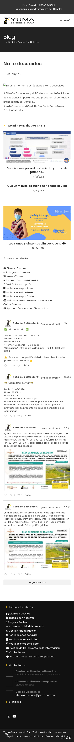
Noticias (34, 42)
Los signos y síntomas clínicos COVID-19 (37, 244)
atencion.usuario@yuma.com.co (33, 9)
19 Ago (67, 427)
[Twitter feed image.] (37, 470)
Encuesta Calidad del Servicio (22, 280)
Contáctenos (13, 304)
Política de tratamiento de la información (34, 648)
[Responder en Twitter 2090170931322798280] (6, 495)
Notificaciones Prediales (19, 292)
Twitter (58, 9)
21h (65, 323)
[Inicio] (4, 42)
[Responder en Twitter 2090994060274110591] (6, 416)
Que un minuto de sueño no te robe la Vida (37, 186)
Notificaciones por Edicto (19, 296)
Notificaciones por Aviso (19, 288)
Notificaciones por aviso (23, 635)
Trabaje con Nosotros (17, 272)
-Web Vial (60, 736)
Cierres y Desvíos (16, 268)
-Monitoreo (38, 736)
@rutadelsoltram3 (50, 324)
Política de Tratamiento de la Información (29, 300)
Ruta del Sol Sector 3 (26, 323)
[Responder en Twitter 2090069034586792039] (6, 574)
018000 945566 (47, 5)
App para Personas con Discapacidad (28, 308)
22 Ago (67, 376)
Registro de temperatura (19, 736)
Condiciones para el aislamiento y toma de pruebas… (37, 170)
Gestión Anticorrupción (18, 284)
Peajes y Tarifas (14, 276)
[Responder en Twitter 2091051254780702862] (6, 365)
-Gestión (49, 736)
